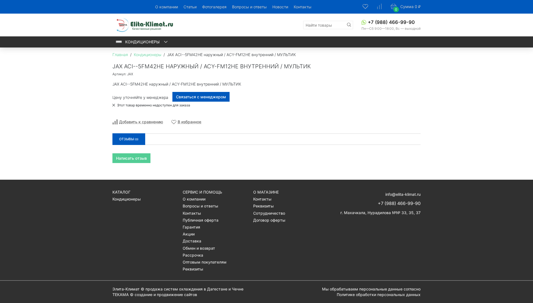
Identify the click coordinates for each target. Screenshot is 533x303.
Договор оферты (269, 220)
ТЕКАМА (120, 294)
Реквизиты (193, 269)
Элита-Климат (126, 289)
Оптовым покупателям (205, 262)
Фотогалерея (214, 6)
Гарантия (191, 227)
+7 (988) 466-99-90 (391, 22)
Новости (280, 6)
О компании (166, 6)
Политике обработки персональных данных (379, 294)
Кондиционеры (143, 41)
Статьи (190, 6)
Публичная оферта (200, 220)
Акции (189, 234)
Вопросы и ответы (249, 6)
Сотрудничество (269, 213)
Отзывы (129, 139)
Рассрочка (193, 255)
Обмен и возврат (199, 248)
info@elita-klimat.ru (403, 194)
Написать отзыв (131, 158)
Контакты (302, 6)
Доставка (192, 241)
